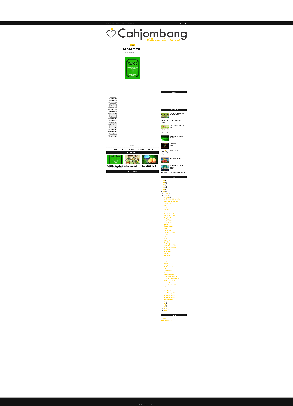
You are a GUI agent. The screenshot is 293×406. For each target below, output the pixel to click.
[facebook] (183, 23)
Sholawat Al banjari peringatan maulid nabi (171, 120)
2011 (164, 191)
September (166, 197)
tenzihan (164, 318)
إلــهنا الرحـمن (167, 259)
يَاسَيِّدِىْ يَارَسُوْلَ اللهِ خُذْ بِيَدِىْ (170, 284)
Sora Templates (145, 404)
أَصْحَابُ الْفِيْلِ (166, 209)
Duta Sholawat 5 (173, 143)
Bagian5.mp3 (113, 107)
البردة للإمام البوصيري (168, 266)
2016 (164, 183)
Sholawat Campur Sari (130, 166)
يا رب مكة (166, 272)
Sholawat (124, 23)
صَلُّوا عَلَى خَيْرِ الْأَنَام (168, 222)
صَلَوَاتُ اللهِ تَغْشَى (167, 282)
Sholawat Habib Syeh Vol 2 (169, 295)
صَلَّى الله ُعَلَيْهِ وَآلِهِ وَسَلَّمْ (169, 213)
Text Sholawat (131, 23)
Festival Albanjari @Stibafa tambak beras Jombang (173, 173)
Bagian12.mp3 (113, 122)
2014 (164, 185)
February (166, 310)
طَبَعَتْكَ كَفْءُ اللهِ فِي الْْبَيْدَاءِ (169, 215)
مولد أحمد (166, 236)
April (165, 306)
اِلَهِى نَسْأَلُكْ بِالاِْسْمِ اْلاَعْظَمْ (169, 280)
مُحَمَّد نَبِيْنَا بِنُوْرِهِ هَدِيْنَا (168, 243)
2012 (164, 189)
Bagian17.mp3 (113, 133)
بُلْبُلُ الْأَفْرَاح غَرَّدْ (167, 218)
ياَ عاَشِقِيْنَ (166, 253)
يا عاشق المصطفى (165, 132)
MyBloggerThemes (152, 404)
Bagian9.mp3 (113, 116)
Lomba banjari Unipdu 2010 (176, 158)
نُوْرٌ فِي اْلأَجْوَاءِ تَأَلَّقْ (168, 220)
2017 (164, 180)
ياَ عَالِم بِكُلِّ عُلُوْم (167, 240)
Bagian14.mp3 (113, 127)
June (165, 302)
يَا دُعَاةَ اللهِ (166, 228)
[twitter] (181, 23)
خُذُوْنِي (165, 207)
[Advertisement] (46, 10)
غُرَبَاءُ (165, 205)
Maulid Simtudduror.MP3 (169, 299)
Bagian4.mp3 (113, 105)
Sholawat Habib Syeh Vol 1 (169, 297)
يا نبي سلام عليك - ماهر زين (170, 247)
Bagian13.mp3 (113, 124)
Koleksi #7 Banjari (174, 151)
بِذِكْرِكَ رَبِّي (166, 211)
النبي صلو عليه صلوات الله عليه (170, 276)
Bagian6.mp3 (113, 109)
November (166, 193)
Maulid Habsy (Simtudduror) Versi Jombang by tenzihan (115, 167)
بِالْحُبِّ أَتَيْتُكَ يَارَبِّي (167, 230)
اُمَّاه (164, 257)
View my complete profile (166, 320)
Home (107, 23)
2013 (164, 187)
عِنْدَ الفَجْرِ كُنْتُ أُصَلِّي (168, 226)
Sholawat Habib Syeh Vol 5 (149, 166)
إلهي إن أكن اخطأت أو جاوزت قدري (171, 278)
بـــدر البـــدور (167, 261)
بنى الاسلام (166, 238)
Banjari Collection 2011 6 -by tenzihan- (172, 199)
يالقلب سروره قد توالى (169, 274)
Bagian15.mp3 (113, 129)
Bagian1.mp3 (113, 98)
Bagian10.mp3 (113, 118)
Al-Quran (112, 23)
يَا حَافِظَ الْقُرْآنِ (167, 255)
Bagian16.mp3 (113, 131)
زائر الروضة (166, 224)
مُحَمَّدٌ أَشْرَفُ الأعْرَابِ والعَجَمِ (170, 245)
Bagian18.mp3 (113, 136)
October (166, 195)
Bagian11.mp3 (113, 120)
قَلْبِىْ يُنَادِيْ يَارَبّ (167, 234)
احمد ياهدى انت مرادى (168, 268)
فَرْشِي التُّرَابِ (167, 286)
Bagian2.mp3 (113, 100)
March (165, 308)
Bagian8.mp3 (113, 113)
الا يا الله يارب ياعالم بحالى (169, 232)
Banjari (118, 23)
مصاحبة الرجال (167, 249)
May (165, 304)
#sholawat (132, 145)
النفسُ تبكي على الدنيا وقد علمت (171, 201)
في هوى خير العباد (167, 251)
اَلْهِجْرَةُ (165, 288)
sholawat (132, 45)
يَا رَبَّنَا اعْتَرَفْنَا (166, 263)
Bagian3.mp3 (113, 102)
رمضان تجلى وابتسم (168, 270)
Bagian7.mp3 (113, 111)
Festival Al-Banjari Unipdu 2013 (177, 125)
